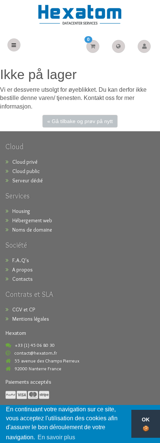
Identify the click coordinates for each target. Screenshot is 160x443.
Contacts (22, 279)
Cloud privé (25, 161)
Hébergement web (32, 220)
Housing (21, 211)
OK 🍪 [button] (146, 424)
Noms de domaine (32, 229)
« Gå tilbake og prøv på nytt (80, 121)
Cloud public (26, 171)
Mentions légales (30, 318)
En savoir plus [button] (56, 437)
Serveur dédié (27, 180)
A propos (22, 269)
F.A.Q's (20, 260)
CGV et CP (23, 309)
